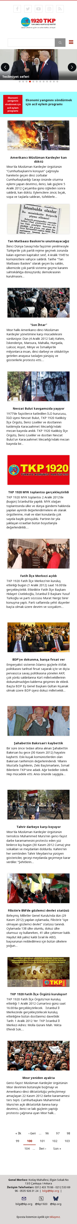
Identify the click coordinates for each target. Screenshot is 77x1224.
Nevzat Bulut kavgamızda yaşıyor (38, 408)
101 (43, 1141)
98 (70, 1133)
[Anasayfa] (38, 22)
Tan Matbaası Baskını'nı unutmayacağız (38, 241)
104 (28, 1148)
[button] (20, 81)
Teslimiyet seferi (15, 76)
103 (68, 1141)
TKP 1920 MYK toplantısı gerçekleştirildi (38, 492)
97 (59, 1133)
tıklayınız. (55, 1217)
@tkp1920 (41, 1204)
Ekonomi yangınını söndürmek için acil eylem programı (49, 102)
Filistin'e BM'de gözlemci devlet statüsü (38, 910)
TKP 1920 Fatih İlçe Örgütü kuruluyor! (38, 994)
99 (19, 1141)
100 (31, 1142)
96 (48, 1133)
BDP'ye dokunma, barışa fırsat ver (38, 659)
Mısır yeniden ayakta (38, 1078)
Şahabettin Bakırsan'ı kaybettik (38, 743)
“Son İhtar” (38, 325)
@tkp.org (55, 1204)
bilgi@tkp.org (50, 1191)
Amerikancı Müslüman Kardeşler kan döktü (38, 159)
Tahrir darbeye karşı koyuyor (38, 827)
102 (56, 1141)
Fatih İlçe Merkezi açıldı (38, 576)
